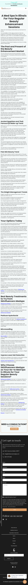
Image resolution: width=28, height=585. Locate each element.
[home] (6, 8)
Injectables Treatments (14, 532)
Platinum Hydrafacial (21, 319)
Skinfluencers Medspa (6, 303)
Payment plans (14, 545)
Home (14, 535)
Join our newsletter (14, 552)
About (14, 538)
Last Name (5, 467)
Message (4, 482)
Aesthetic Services (14, 530)
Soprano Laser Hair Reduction (7, 360)
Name (4, 462)
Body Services (14, 527)
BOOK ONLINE (14, 429)
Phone (4, 477)
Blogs (14, 543)
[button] (26, 8)
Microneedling (4, 336)
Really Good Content (14, 389)
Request (2, 413)
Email (4, 472)
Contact (14, 540)
